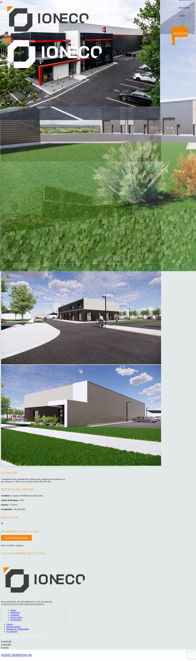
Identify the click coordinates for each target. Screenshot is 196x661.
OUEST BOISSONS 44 (16, 654)
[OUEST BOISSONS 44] (80, 106)
